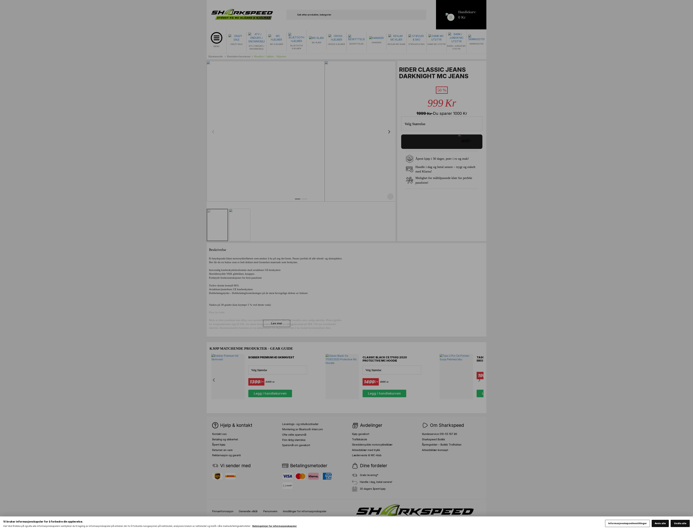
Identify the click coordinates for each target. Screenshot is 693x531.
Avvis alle (660, 523)
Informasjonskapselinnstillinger (627, 523)
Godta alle (680, 523)
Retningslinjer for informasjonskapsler (274, 526)
